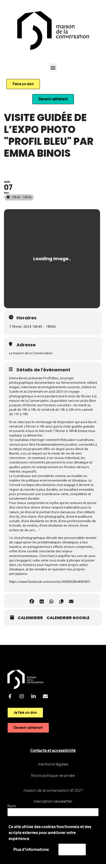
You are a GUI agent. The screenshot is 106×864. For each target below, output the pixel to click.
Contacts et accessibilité (53, 751)
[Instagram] (21, 696)
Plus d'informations (31, 850)
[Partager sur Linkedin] (41, 600)
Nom (11, 806)
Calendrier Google (68, 618)
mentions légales (53, 764)
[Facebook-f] (9, 696)
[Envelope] (45, 696)
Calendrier (30, 618)
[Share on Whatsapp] (51, 600)
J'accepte (72, 849)
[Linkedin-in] (33, 696)
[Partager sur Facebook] (31, 600)
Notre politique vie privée (53, 776)
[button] (53, 67)
